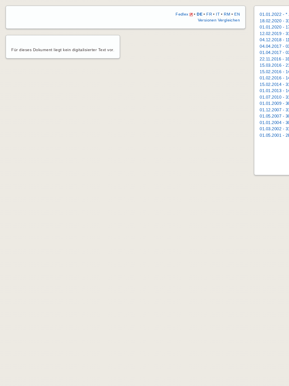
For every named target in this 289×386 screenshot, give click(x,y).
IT (218, 14)
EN (237, 14)
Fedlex (183, 14)
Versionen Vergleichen (219, 20)
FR (209, 14)
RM (227, 14)
